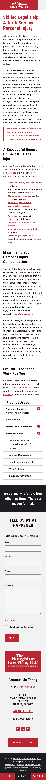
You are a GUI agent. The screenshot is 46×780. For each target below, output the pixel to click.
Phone (7, 571)
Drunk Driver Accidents (19, 426)
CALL (40, 776)
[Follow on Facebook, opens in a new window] (18, 729)
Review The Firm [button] (23, 742)
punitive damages (24, 314)
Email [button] (24, 775)
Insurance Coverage (20, 475)
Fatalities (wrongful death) (21, 235)
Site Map (21, 765)
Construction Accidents (21, 462)
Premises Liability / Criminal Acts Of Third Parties (21, 444)
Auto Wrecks (13, 419)
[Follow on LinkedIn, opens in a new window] (28, 729)
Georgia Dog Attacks (20, 455)
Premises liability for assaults (23, 183)
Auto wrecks (14, 216)
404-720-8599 (13, 136)
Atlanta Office (23, 711)
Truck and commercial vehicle (23, 229)
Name (7, 542)
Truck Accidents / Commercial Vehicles (17, 411)
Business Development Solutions (22, 768)
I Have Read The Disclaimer (21, 627)
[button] (42, 5)
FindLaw (23, 771)
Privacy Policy (34, 765)
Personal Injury (14, 433)
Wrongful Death (17, 469)
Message (9, 585)
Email (8, 556)
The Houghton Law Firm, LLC (27, 758)
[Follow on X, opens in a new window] (23, 729)
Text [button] (9, 775)
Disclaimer (10, 620)
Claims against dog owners (21, 196)
